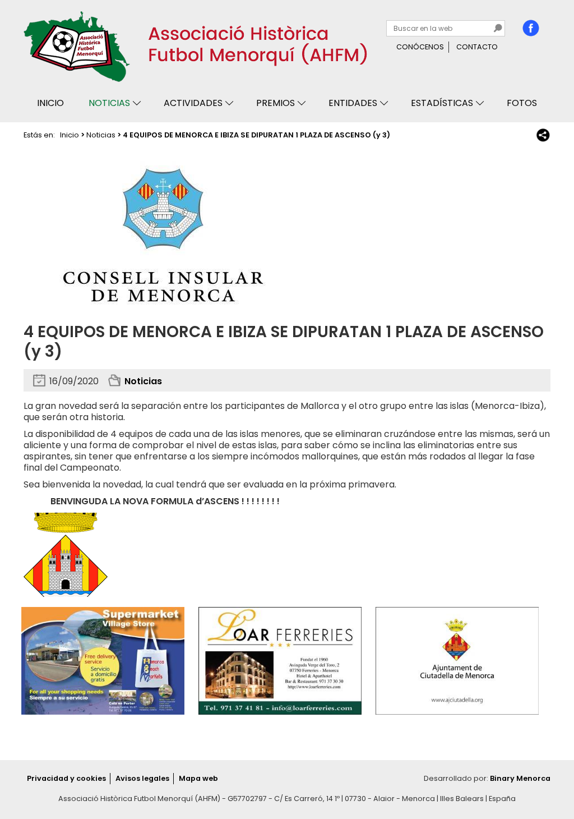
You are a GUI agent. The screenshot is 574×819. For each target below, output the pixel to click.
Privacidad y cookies (66, 778)
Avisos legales (142, 778)
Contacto (477, 47)
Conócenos (420, 47)
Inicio (50, 102)
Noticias (109, 102)
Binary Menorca (520, 778)
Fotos (522, 102)
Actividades (193, 102)
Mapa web (198, 778)
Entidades (352, 102)
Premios (275, 102)
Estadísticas (442, 102)
